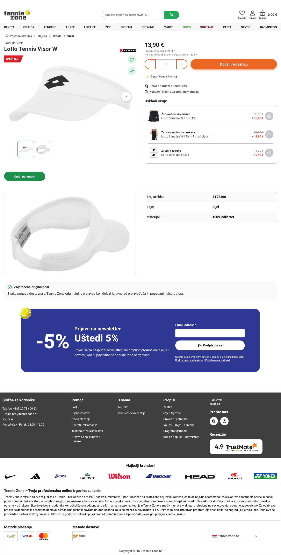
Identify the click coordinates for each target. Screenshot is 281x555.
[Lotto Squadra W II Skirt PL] (154, 116)
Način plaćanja (81, 419)
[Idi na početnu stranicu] (17, 15)
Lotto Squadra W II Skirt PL (178, 118)
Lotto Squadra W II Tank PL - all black (184, 136)
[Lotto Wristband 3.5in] (154, 152)
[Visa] (27, 536)
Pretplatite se (213, 345)
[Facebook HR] (214, 421)
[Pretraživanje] (171, 15)
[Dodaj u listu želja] (132, 59)
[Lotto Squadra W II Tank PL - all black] (154, 134)
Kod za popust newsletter (189, 360)
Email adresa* (185, 325)
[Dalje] (126, 97)
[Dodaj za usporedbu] (132, 71)
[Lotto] (128, 50)
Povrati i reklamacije (84, 425)
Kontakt (122, 407)
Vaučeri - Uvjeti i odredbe (178, 425)
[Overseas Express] (79, 536)
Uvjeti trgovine (172, 413)
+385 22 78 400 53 (30, 3)
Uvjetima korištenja (232, 356)
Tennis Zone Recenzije (131, 413)
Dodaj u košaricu (234, 64)
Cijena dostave (81, 413)
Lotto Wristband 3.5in (175, 154)
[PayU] (11, 536)
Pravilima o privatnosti (217, 360)
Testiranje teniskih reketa (87, 431)
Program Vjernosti (175, 431)
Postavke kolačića (214, 401)
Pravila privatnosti (175, 419)
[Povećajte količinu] (181, 64)
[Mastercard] (43, 536)
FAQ (74, 407)
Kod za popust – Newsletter (181, 436)
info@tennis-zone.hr (24, 413)
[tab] (24, 176)
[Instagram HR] (224, 421)
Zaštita (167, 407)
